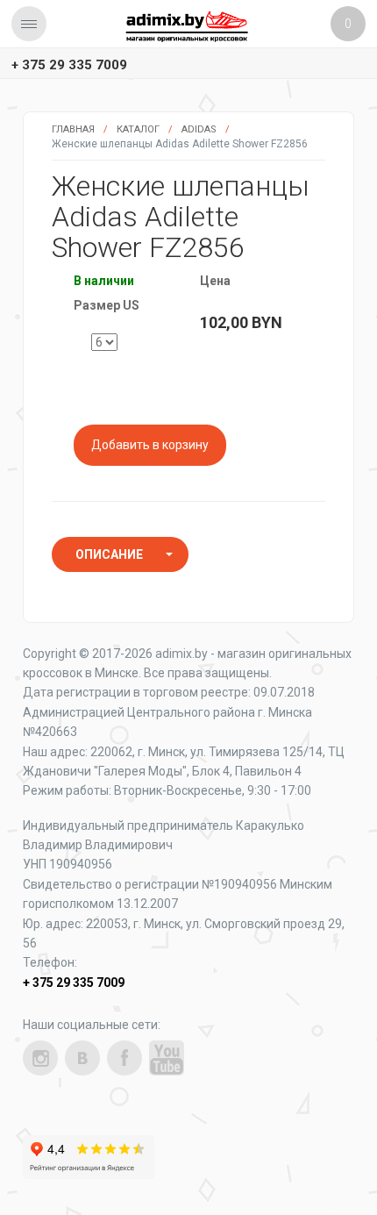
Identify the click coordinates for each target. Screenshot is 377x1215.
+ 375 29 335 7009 (69, 65)
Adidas (199, 129)
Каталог (138, 129)
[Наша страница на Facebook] (124, 1058)
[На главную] (186, 26)
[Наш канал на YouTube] (166, 1058)
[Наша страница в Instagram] (40, 1058)
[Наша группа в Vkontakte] (82, 1058)
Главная (73, 129)
